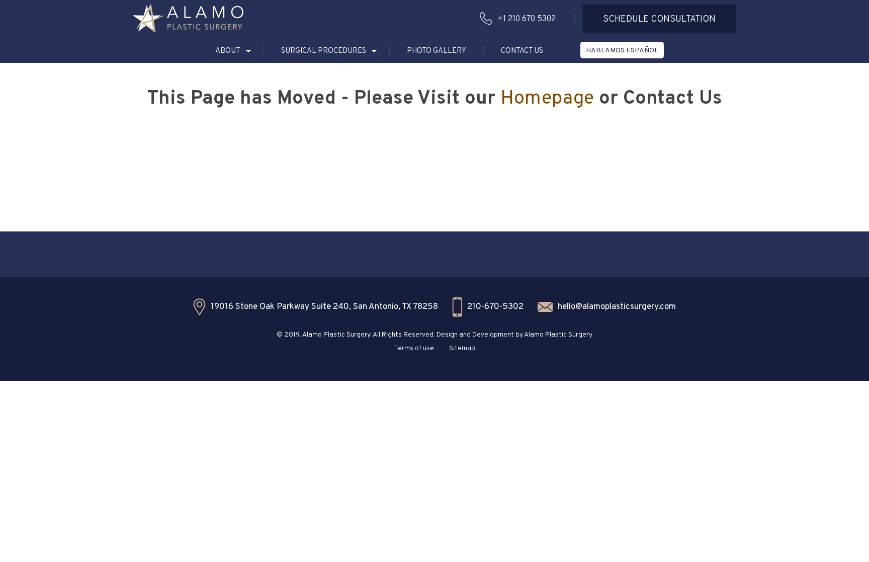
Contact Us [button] (522, 51)
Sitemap (462, 348)
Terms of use (414, 348)
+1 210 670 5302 (527, 19)
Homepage (547, 99)
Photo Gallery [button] (436, 51)
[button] (188, 18)
